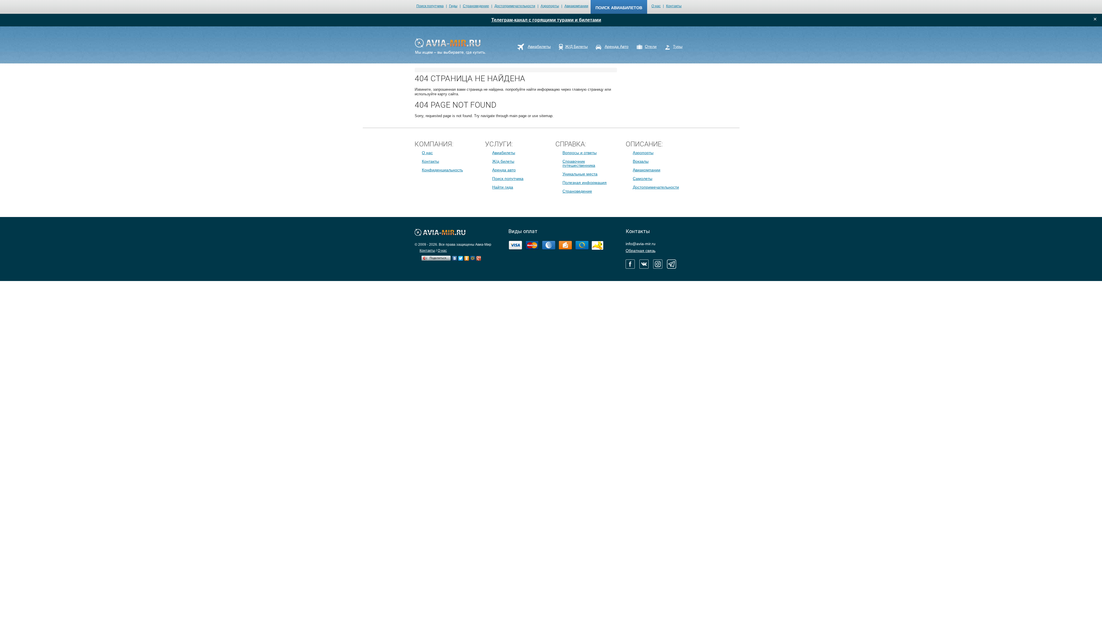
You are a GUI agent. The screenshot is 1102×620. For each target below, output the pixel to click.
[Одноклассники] (467, 257)
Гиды (453, 6)
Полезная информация (584, 182)
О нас (656, 6)
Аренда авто (504, 170)
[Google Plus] (479, 257)
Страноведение (476, 6)
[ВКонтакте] (455, 257)
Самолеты (642, 178)
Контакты (674, 6)
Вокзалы (641, 161)
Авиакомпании (576, 6)
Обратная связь (640, 250)
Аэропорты (550, 6)
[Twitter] (461, 257)
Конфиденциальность (442, 170)
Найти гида (502, 187)
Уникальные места (579, 174)
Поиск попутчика (430, 6)
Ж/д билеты (503, 161)
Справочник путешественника (578, 163)
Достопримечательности (514, 6)
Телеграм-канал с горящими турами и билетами (546, 20)
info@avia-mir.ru (640, 243)
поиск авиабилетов (618, 7)
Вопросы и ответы (579, 152)
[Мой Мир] (473, 257)
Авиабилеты (503, 152)
